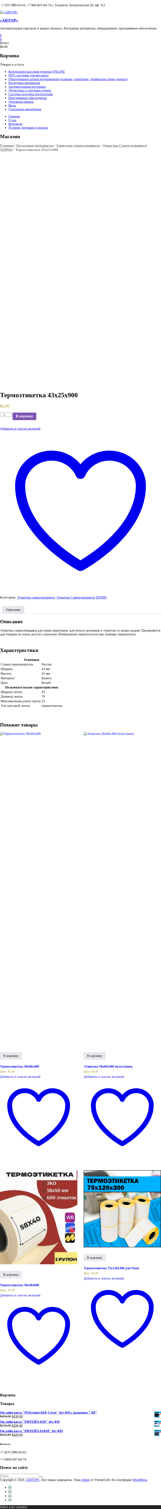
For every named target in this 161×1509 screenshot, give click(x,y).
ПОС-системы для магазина (28, 75)
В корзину (24, 416)
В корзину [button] (11, 1056)
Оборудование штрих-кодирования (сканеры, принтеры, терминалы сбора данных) (68, 79)
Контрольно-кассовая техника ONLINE (36, 71)
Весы (12, 105)
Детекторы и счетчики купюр (29, 90)
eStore (85, 1480)
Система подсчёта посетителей (30, 94)
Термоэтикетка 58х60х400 (19, 1066)
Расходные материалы (24, 83)
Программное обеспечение (27, 98)
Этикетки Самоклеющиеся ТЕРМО (81, 597)
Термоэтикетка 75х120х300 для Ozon (111, 1268)
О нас (12, 120)
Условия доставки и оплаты (28, 127)
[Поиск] (41, 1476)
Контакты (15, 124)
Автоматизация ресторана (27, 86)
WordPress (140, 1480)
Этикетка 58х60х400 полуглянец (108, 1066)
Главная (14, 116)
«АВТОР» (9, 20)
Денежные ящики (21, 101)
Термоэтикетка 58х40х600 (19, 1285)
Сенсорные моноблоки (24, 109)
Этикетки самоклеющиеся (78, 146)
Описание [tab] (13, 610)
